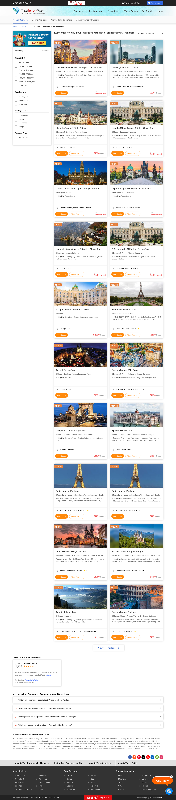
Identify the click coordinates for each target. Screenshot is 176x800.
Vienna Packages (39, 19)
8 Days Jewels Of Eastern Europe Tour (131, 249)
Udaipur (70, 786)
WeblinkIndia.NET (156, 798)
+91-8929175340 (23, 3)
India (120, 775)
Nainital (70, 782)
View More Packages (107, 648)
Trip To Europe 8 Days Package (71, 551)
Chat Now (162, 780)
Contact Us (20, 775)
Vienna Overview (20, 19)
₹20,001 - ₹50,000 (26, 70)
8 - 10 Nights (23, 104)
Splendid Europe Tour (122, 430)
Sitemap (18, 786)
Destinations (95, 11)
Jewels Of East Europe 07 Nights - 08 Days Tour (79, 67)
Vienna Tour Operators (61, 19)
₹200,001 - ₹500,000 (27, 82)
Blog (41, 789)
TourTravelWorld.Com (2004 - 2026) (44, 798)
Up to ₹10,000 (24, 62)
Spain (120, 782)
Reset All (45, 51)
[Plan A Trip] (32, 39)
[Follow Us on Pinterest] (139, 757)
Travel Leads (156, 3)
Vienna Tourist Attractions (87, 19)
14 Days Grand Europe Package (127, 551)
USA (120, 786)
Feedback (43, 775)
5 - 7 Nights (23, 100)
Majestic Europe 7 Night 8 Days (71, 128)
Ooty (93, 779)
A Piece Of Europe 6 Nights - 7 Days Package (77, 188)
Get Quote (61, 93)
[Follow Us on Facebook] (130, 757)
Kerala (69, 775)
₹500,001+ (23, 85)
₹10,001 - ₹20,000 (25, 66)
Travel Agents (131, 11)
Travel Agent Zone (132, 3)
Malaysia (94, 786)
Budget (21, 126)
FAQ (40, 786)
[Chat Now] (169, 791)
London (145, 779)
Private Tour (23, 137)
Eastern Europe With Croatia (126, 370)
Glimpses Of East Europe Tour (71, 430)
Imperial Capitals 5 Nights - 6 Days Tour (131, 188)
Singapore (71, 789)
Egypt (144, 782)
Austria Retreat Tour (66, 612)
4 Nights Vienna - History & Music (72, 309)
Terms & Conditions (23, 789)
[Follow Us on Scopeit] (157, 757)
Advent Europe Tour (66, 370)
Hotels (160, 11)
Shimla (69, 779)
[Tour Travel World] (30, 11)
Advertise (19, 782)
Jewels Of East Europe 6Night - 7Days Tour (133, 128)
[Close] (171, 776)
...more (48, 675)
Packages (78, 11)
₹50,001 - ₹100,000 (26, 74)
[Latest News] (134, 757)
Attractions (113, 11)
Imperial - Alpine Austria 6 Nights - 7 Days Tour (78, 249)
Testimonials (44, 782)
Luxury (21, 119)
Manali (93, 775)
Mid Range (23, 123)
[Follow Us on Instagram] (161, 757)
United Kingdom (149, 789)
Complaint (19, 779)
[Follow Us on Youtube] (148, 757)
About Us (43, 779)
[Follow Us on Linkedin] (152, 757)
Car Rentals (147, 11)
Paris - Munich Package (67, 491)
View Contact (76, 153)
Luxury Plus (23, 115)
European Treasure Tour (124, 309)
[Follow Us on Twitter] (143, 757)
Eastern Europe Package (124, 612)
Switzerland (95, 789)
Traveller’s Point (31, 680)
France (121, 789)
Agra (93, 782)
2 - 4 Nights (23, 96)
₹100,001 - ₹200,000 (26, 78)
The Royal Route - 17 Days (125, 67)
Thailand (145, 786)
